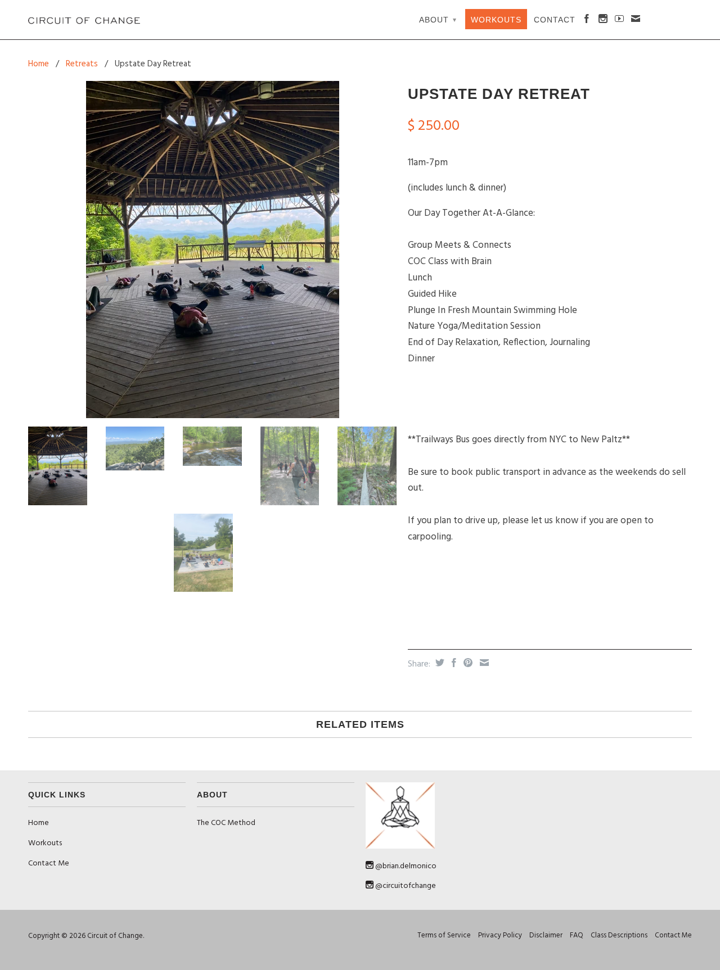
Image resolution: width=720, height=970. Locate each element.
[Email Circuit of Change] (636, 21)
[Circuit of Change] (85, 19)
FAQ (576, 935)
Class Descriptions (619, 935)
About (438, 19)
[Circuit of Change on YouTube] (619, 21)
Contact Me (48, 863)
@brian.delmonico (405, 866)
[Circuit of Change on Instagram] (603, 21)
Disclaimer (545, 935)
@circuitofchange (405, 886)
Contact (554, 19)
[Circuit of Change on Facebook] (587, 21)
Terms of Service (444, 935)
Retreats (82, 64)
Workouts (496, 19)
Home (38, 823)
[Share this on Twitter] (438, 662)
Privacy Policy (500, 935)
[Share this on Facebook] (452, 662)
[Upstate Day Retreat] (212, 249)
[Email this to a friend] (483, 662)
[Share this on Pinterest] (466, 662)
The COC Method (226, 823)
